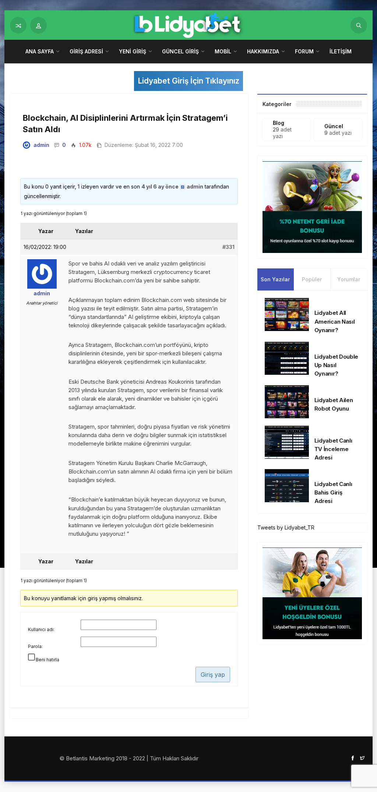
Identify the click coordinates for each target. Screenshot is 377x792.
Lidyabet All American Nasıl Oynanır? (334, 321)
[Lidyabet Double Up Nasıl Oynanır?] (287, 358)
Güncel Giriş (180, 51)
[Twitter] (362, 757)
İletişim (341, 51)
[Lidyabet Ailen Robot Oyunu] (287, 401)
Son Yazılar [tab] (275, 279)
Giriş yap (213, 674)
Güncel (333, 126)
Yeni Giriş (132, 51)
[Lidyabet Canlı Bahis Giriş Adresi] (287, 485)
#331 (228, 247)
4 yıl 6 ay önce (160, 186)
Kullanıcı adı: (41, 629)
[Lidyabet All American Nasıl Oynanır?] (287, 314)
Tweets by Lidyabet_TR (285, 527)
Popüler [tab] (312, 279)
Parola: (35, 646)
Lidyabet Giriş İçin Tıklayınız (188, 80)
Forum (304, 51)
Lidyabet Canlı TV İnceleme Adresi (333, 449)
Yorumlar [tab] (348, 279)
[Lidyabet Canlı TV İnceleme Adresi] (287, 442)
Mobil (223, 51)
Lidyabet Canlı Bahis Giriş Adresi (333, 492)
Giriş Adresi (86, 51)
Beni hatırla (47, 659)
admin (41, 145)
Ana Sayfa (39, 51)
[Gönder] (358, 25)
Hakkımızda (263, 51)
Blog (278, 123)
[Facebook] (352, 757)
